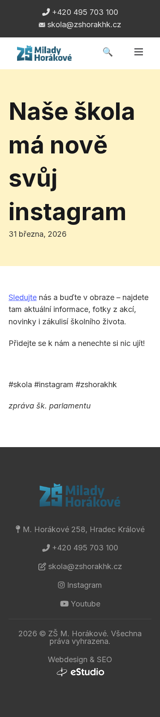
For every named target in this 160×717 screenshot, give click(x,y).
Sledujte (23, 297)
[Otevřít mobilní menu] (138, 51)
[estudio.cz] (80, 672)
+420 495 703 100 (85, 547)
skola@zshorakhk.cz (85, 566)
